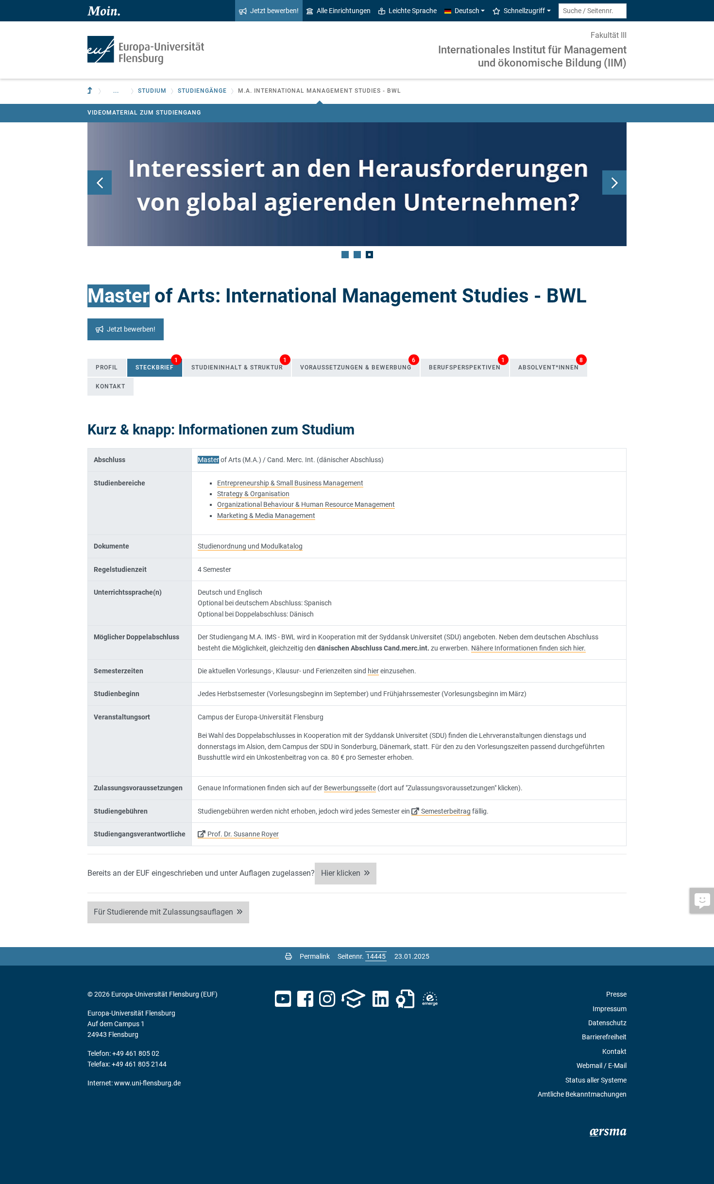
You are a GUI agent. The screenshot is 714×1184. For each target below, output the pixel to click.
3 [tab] (369, 254)
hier (373, 671)
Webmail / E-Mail (602, 1065)
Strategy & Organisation (253, 494)
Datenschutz (607, 1023)
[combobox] (593, 10)
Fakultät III (609, 35)
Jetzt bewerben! (274, 11)
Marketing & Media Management (266, 515)
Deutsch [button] (467, 11)
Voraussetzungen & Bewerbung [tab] (358, 365)
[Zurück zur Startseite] (145, 50)
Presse (616, 994)
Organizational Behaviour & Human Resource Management (306, 504)
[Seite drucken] (288, 956)
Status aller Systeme (596, 1080)
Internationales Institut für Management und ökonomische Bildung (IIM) (532, 56)
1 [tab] (345, 254)
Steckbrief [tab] (157, 365)
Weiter (614, 182)
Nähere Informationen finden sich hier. (528, 648)
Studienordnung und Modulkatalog (250, 546)
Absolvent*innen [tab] (550, 365)
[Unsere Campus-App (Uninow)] (353, 999)
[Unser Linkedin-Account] (381, 999)
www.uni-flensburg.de (147, 1083)
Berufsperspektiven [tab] (467, 365)
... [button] (116, 90)
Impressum (610, 1009)
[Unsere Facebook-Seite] (305, 999)
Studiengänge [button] (202, 90)
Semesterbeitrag (446, 811)
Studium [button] (152, 90)
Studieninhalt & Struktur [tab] (239, 365)
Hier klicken (340, 873)
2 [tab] (357, 254)
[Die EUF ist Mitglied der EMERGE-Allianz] (430, 999)
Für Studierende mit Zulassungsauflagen (163, 912)
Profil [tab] (107, 367)
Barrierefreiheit (604, 1037)
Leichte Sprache (413, 11)
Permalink (315, 956)
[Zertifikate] (405, 999)
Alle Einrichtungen (344, 11)
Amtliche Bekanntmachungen (582, 1094)
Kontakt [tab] (110, 386)
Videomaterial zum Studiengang (144, 112)
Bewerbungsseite (350, 788)
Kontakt (614, 1051)
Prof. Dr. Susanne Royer (243, 834)
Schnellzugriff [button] (524, 11)
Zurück (99, 182)
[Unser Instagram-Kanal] (327, 999)
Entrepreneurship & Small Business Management (290, 483)
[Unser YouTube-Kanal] (283, 999)
